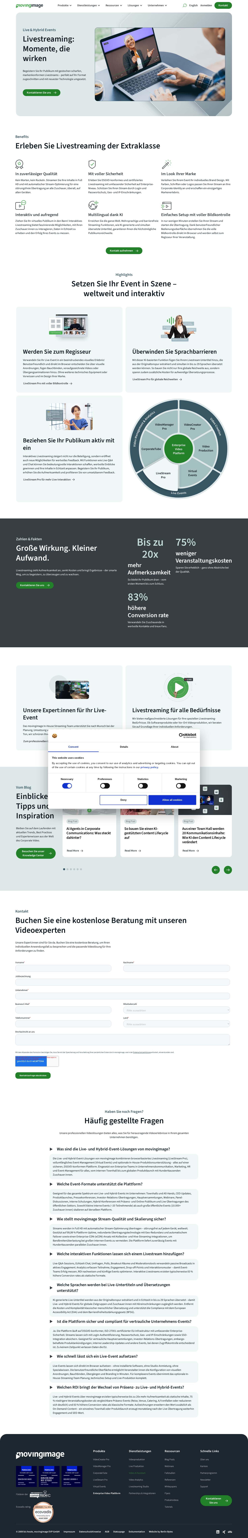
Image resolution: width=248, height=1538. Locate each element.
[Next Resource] (228, 870)
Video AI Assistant (137, 1473)
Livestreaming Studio (139, 1486)
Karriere (204, 1466)
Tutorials (169, 1507)
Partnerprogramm (208, 1473)
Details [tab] (124, 746)
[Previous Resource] (216, 870)
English (193, 5)
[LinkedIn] (218, 1532)
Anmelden (206, 5)
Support (204, 1486)
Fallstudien (170, 1473)
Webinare (169, 1466)
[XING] (224, 1532)
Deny (123, 799)
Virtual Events (99, 1486)
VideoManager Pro (102, 1466)
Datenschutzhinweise (90, 1531)
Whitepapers (171, 1486)
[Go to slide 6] (81, 869)
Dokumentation (137, 1531)
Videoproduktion (137, 1459)
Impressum (69, 1531)
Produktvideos (171, 1500)
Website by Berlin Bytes (161, 1531)
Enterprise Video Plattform (106, 1493)
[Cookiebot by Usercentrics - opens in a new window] (181, 735)
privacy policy (149, 767)
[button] (66, 5)
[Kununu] (230, 1532)
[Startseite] (40, 1454)
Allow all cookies (172, 799)
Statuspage (119, 1531)
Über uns (204, 1459)
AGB (107, 1531)
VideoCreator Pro (101, 1459)
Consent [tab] (73, 746)
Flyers (167, 1493)
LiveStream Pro (100, 1480)
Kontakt (223, 5)
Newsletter (205, 1480)
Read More (73, 851)
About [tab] (174, 746)
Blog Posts (170, 1459)
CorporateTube (100, 1473)
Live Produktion (136, 1466)
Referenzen (170, 1480)
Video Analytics (136, 1480)
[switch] (105, 786)
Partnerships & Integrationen (142, 1493)
